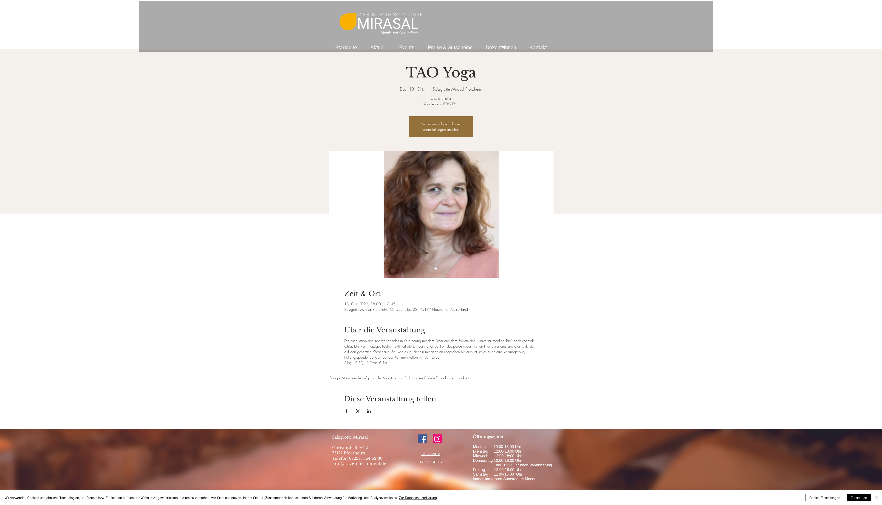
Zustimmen (859, 497)
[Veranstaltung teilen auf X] (358, 411)
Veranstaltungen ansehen (441, 129)
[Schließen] (876, 497)
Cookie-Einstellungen (824, 497)
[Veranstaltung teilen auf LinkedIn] (369, 411)
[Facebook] (422, 438)
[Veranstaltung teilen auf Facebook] (346, 411)
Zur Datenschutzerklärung (418, 497)
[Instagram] (437, 438)
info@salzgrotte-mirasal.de (359, 463)
